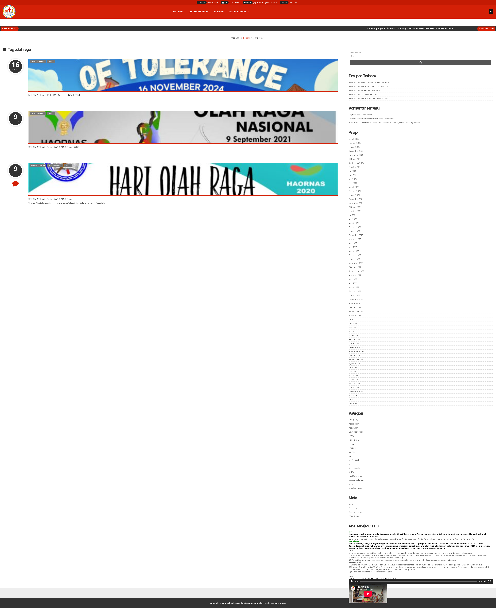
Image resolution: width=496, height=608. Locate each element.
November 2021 (356, 303)
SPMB (351, 472)
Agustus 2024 (355, 211)
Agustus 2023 (355, 239)
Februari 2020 (355, 383)
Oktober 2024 (355, 207)
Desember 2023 (356, 235)
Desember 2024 (356, 199)
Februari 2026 (355, 143)
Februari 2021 (355, 339)
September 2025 (356, 163)
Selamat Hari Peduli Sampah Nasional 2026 (368, 86)
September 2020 (356, 359)
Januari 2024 (354, 231)
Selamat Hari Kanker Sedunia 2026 (364, 90)
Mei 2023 (353, 243)
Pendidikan (354, 440)
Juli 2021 (352, 319)
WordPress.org (355, 516)
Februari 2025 (355, 191)
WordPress (269, 603)
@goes (283, 603)
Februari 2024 (355, 227)
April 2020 (353, 375)
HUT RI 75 (353, 420)
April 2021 (353, 331)
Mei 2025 (353, 179)
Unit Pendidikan (198, 11)
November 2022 (356, 263)
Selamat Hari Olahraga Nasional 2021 (53, 147)
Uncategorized (355, 488)
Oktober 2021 (355, 307)
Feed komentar (356, 512)
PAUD (351, 436)
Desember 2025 (356, 151)
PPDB (351, 444)
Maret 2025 (354, 187)
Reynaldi (352, 115)
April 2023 (353, 247)
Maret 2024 (354, 223)
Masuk (352, 504)
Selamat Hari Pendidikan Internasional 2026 (368, 98)
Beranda (178, 11)
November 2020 (356, 351)
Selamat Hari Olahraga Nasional (50, 199)
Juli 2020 (353, 367)
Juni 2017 (353, 403)
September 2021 (356, 311)
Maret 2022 (354, 287)
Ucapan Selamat (38, 61)
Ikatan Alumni (237, 11)
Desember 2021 (356, 299)
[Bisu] (485, 581)
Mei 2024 (353, 219)
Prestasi (352, 448)
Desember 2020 (356, 347)
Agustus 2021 (355, 315)
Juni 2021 (353, 323)
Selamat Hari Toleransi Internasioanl (54, 95)
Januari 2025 (354, 195)
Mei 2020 (353, 371)
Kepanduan (354, 424)
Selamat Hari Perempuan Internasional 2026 (369, 82)
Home (247, 37)
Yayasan (219, 11)
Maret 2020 (354, 379)
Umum (51, 61)
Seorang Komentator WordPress (363, 119)
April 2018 (353, 395)
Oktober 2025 (355, 159)
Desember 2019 (356, 391)
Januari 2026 (354, 147)
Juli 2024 (353, 215)
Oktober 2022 (355, 267)
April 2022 (353, 283)
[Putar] (352, 581)
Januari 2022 (354, 295)
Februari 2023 (355, 255)
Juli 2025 (352, 171)
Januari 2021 (354, 343)
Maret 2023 (354, 251)
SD (350, 456)
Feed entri (353, 508)
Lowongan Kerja (356, 432)
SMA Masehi (354, 460)
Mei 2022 (353, 279)
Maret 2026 (354, 139)
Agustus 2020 (355, 363)
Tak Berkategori (38, 165)
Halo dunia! (367, 115)
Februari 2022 (355, 291)
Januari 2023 (354, 259)
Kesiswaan (353, 428)
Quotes (352, 452)
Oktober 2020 (355, 355)
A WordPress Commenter (360, 123)
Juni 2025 (353, 175)
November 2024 (356, 203)
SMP (351, 464)
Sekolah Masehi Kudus (237, 603)
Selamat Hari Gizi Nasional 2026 (363, 94)
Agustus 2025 (355, 167)
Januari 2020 (354, 387)
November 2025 (356, 155)
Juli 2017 (352, 399)
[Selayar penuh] (489, 581)
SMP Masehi (354, 468)
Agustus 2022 (355, 275)
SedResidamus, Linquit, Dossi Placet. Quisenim (399, 123)
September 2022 (356, 271)
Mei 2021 (353, 327)
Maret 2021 (354, 335)
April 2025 (353, 183)
